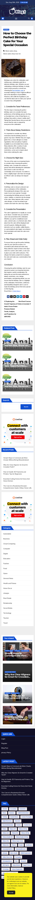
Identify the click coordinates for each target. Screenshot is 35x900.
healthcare (29, 845)
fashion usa (27, 825)
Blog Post (4, 748)
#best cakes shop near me (12, 54)
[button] (29, 18)
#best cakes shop (11, 51)
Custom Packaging (26, 817)
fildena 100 (13, 829)
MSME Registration (26, 853)
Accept (11, 892)
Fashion (6, 563)
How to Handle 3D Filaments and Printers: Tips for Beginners (17, 698)
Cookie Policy (11, 888)
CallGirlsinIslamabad (23, 813)
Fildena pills (6, 841)
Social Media (7, 608)
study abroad (16, 865)
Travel (5, 623)
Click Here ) (17, 291)
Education (6, 558)
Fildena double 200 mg (22, 837)
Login (3, 739)
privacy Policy (6, 752)
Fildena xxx (6, 845)
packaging (18, 857)
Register (4, 743)
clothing (5, 817)
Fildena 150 (15, 833)
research (23, 861)
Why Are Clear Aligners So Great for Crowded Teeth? (17, 677)
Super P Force (27, 865)
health (21, 845)
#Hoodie (5, 809)
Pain (16, 861)
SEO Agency (6, 865)
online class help (7, 857)
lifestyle (5, 853)
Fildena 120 (6, 833)
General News (8, 578)
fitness (14, 845)
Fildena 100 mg (23, 829)
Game (5, 573)
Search (6, 400)
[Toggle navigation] (16, 18)
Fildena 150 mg (25, 833)
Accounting (13, 809)
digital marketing (7, 821)
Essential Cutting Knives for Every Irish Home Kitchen (16, 719)
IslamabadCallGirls (8, 849)
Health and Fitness (9, 583)
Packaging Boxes (7, 861)
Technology (7, 613)
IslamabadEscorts (21, 849)
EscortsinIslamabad (8, 825)
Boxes (4, 813)
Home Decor (7, 588)
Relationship (7, 603)
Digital (5, 553)
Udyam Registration (17, 869)
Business (6, 29)
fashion (19, 825)
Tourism (6, 618)
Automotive (23, 809)
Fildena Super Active (17, 841)
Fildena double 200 (8, 837)
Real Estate (7, 598)
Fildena (4, 829)
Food (5, 568)
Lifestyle (6, 593)
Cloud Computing (9, 544)
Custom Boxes (14, 817)
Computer (6, 549)
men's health (13, 853)
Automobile (7, 534)
